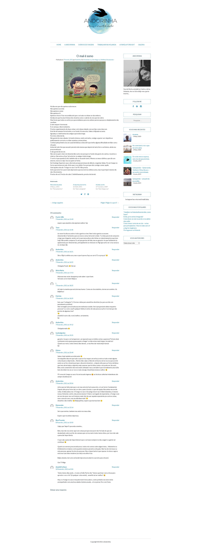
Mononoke (59, 405)
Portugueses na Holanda (132, 230)
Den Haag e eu (96, 60)
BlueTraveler (60, 420)
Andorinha (78, 60)
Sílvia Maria (60, 270)
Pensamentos (110, 60)
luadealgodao (60, 333)
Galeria (141, 45)
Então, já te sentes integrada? (133, 217)
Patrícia (58, 296)
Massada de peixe (56, 185)
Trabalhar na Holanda (106, 45)
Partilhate (103, 60)
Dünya (58, 350)
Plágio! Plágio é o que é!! (109, 203)
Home (59, 45)
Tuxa (57, 227)
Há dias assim (100, 185)
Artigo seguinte (57, 203)
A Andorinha (69, 45)
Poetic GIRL (60, 217)
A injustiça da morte (79, 185)
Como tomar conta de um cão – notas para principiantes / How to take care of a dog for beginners (137, 226)
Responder (115, 217)
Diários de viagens (86, 45)
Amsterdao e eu (88, 60)
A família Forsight (127, 45)
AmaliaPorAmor (61, 467)
